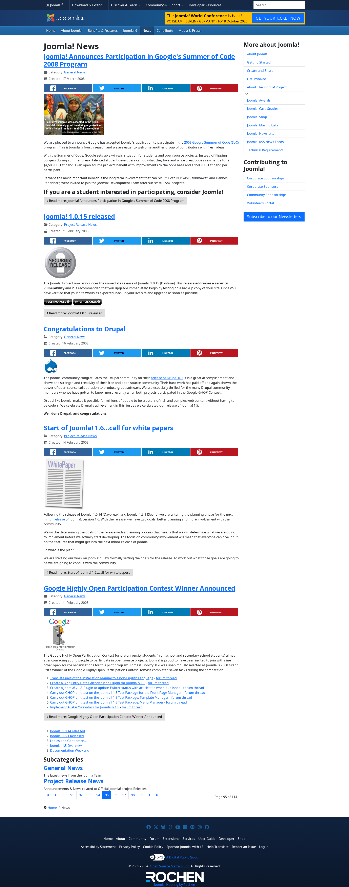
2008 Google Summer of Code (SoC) (211, 142)
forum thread (166, 678)
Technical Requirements (265, 150)
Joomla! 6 (130, 30)
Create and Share (260, 70)
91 (72, 795)
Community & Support (163, 5)
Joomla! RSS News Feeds (265, 142)
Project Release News (80, 224)
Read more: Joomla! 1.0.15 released (75, 313)
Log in (263, 847)
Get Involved (256, 79)
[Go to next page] (149, 795)
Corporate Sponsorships (266, 178)
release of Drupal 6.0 (167, 378)
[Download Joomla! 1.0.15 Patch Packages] (87, 303)
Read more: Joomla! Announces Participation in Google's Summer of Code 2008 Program (116, 200)
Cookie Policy (153, 847)
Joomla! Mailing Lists (262, 125)
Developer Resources (205, 5)
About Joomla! (71, 30)
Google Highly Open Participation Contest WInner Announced (139, 588)
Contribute (165, 30)
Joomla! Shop (257, 117)
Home (51, 30)
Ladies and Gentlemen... (68, 741)
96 (115, 795)
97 (124, 795)
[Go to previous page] (55, 795)
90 (63, 795)
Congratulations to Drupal (85, 328)
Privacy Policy (129, 847)
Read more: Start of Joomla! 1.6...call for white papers (89, 572)
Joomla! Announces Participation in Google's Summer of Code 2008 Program (139, 60)
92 (81, 795)
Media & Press (190, 30)
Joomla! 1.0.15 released (79, 216)
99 (141, 795)
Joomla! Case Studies (263, 108)
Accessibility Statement (98, 847)
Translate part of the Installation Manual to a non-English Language (101, 678)
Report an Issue (244, 847)
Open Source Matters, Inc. (170, 866)
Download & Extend (87, 5)
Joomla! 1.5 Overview (66, 745)
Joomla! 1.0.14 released (67, 731)
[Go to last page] (157, 795)
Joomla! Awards (259, 100)
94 (98, 795)
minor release (54, 519)
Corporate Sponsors (262, 186)
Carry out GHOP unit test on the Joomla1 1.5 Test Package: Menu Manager (106, 702)
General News (74, 72)
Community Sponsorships (267, 195)
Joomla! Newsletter (261, 133)
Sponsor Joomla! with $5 (184, 847)
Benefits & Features (103, 30)
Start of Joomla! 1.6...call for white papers (108, 427)
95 (107, 795)
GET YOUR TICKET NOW (278, 18)
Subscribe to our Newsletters (274, 216)
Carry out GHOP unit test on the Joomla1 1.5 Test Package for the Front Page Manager (116, 692)
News (147, 30)
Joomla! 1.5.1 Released (67, 736)
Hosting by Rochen (174, 884)
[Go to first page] (48, 795)
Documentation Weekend (69, 750)
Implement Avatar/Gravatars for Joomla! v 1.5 (84, 707)
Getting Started (259, 62)
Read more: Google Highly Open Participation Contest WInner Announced (105, 716)
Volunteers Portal (260, 203)
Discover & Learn (124, 5)
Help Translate (218, 847)
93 (89, 795)
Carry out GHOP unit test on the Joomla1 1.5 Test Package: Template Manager (109, 697)
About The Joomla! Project (267, 87)
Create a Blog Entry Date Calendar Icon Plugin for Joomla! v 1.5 (97, 683)
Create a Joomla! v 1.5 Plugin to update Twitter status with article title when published (115, 688)
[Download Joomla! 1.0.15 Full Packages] (58, 303)
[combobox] (279, 5)
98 (133, 795)
